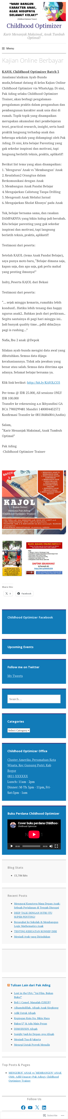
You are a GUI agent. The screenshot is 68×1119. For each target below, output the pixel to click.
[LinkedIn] (44, 1107)
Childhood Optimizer (34, 26)
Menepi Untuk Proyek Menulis (32, 1044)
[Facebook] (23, 1107)
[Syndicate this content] (8, 985)
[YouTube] (30, 1107)
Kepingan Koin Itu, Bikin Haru (32, 1018)
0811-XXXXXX (17, 776)
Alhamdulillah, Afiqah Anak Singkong (36, 1007)
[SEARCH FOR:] (34, 699)
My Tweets (15, 676)
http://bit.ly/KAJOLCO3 (43, 382)
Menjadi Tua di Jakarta (27, 1039)
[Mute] (51, 846)
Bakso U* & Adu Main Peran (30, 1023)
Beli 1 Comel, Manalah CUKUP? (32, 1002)
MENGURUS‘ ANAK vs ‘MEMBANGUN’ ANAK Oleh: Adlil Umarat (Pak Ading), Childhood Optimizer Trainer (35, 1076)
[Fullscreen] (56, 846)
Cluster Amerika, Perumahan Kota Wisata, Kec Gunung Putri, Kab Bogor (31, 765)
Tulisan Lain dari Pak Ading (31, 985)
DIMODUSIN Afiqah (25, 1029)
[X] (37, 1107)
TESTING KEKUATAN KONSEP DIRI (35, 931)
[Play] (11, 846)
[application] (34, 834)
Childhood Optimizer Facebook (30, 617)
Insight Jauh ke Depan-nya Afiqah (34, 1034)
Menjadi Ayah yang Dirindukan (32, 936)
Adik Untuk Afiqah (25, 1013)
